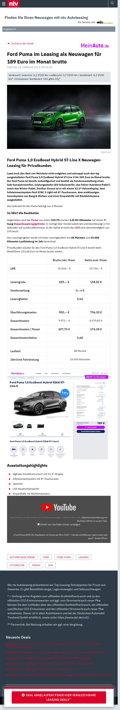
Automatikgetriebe (22, 557)
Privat (36, 565)
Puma (34, 220)
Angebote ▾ (9, 29)
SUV (77, 227)
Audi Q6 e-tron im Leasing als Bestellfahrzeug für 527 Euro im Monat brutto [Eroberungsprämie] (53, 645)
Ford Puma (64, 557)
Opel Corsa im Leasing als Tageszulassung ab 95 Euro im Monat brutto (50, 663)
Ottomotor (17, 565)
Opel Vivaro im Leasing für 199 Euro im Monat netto (38, 669)
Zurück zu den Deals (22, 43)
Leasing (84, 557)
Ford (46, 557)
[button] (14, 4)
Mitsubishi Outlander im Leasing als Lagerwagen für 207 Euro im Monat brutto (55, 652)
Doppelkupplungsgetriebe (29, 223)
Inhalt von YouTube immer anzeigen (60, 524)
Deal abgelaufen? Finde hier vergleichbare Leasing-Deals (60, 697)
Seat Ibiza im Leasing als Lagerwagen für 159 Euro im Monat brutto (48, 658)
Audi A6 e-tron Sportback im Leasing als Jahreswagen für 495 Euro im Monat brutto (58, 675)
